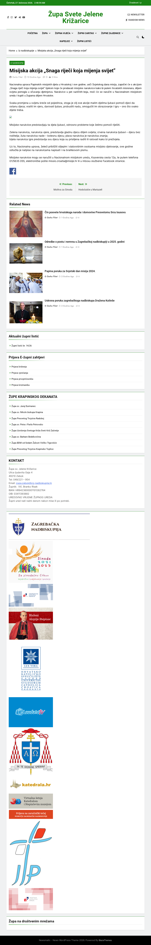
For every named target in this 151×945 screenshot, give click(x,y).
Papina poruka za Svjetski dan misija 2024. (70, 271)
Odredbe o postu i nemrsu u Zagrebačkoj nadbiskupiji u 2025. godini (85, 241)
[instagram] (12, 17)
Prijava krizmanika (20, 385)
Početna (33, 33)
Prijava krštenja (19, 366)
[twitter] (16, 17)
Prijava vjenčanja (20, 373)
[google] (20, 17)
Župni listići (84, 41)
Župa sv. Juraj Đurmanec (24, 406)
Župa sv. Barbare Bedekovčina (26, 436)
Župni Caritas (86, 33)
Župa (45, 33)
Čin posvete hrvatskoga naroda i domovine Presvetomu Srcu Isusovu (85, 212)
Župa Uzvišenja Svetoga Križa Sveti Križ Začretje (35, 430)
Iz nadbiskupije (17, 63)
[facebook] (8, 17)
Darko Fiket (17, 77)
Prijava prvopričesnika (22, 379)
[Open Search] (138, 37)
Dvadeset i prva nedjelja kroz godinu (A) (134, 3)
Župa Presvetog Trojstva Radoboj (28, 418)
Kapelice (65, 41)
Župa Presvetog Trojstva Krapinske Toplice (33, 449)
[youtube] (24, 17)
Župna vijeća (62, 33)
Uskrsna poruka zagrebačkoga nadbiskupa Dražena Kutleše (80, 300)
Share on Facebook (12, 171)
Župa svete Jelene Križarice (75, 17)
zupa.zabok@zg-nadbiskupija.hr (34, 483)
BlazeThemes (105, 940)
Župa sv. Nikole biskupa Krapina (27, 412)
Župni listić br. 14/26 (22, 345)
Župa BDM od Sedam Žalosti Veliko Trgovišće (34, 443)
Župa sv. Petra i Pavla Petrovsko (27, 424)
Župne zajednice (110, 33)
